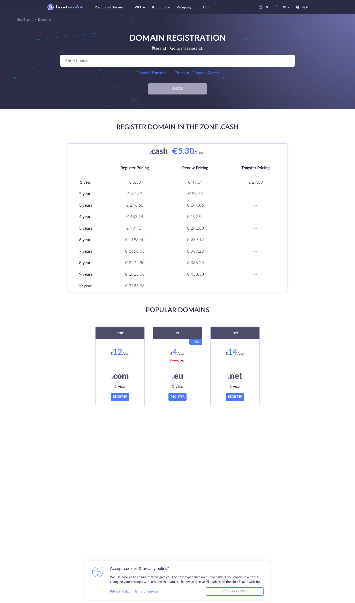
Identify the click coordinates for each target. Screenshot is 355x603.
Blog (206, 7)
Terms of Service (146, 591)
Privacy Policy (120, 591)
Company (184, 7)
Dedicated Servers (109, 7)
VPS (138, 7)
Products (159, 7)
